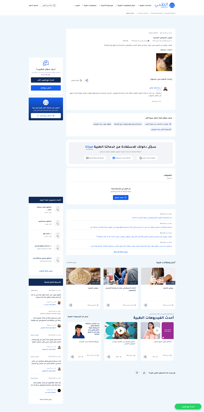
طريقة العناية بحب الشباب (89, 342)
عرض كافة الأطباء (46, 271)
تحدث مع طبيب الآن (46, 80)
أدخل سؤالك (45, 87)
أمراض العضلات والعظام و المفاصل (50, 313)
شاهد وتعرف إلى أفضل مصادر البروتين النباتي (123, 343)
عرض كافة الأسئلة (121, 252)
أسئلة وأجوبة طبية (157, 13)
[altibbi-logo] (165, 5)
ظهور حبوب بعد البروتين (102, 124)
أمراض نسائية (35, 335)
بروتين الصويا (93, 288)
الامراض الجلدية (143, 13)
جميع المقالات (71, 262)
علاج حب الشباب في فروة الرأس (156, 124)
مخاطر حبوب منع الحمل (162, 342)
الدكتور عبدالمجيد (44, 221)
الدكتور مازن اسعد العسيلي (48, 328)
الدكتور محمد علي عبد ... (49, 304)
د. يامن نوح (47, 233)
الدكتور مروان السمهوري (49, 349)
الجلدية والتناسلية (45, 261)
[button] (144, 5)
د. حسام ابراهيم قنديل (43, 246)
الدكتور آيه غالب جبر (50, 392)
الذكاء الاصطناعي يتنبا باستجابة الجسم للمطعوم (121, 289)
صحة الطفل (34, 290)
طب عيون (48, 224)
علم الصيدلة (34, 378)
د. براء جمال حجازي (155, 88)
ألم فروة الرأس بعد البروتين (161, 129)
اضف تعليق (119, 197)
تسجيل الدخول (33, 5)
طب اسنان (47, 212)
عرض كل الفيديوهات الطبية (78, 317)
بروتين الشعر (168, 288)
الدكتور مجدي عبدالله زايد (42, 258)
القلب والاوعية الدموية (44, 249)
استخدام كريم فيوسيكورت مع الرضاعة (128, 124)
